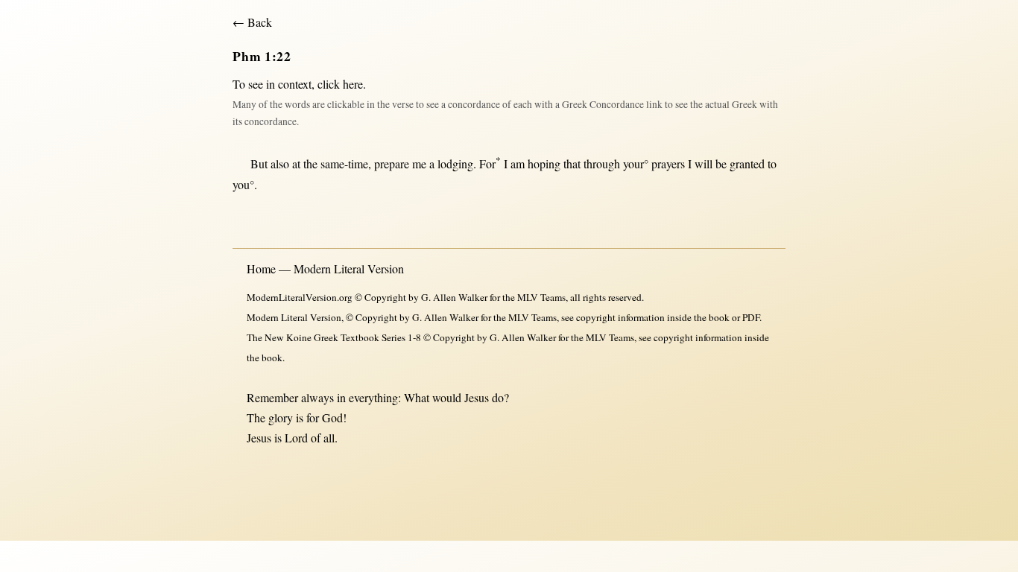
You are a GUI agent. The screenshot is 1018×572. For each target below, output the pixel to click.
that (572, 163)
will (703, 163)
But (259, 163)
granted (747, 163)
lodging (455, 163)
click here (340, 84)
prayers (668, 163)
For (490, 163)
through (602, 163)
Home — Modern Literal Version (325, 268)
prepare (391, 163)
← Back (252, 22)
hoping (544, 163)
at (296, 163)
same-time (344, 163)
